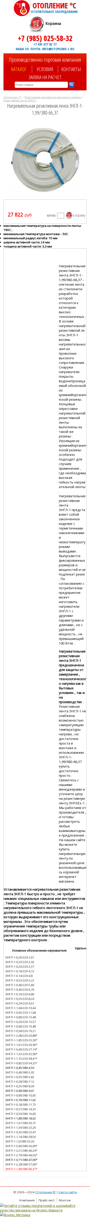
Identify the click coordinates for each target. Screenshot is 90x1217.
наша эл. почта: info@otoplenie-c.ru (45, 48)
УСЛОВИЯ (45, 69)
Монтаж (65, 1200)
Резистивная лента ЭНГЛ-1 (19, 100)
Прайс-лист (47, 1200)
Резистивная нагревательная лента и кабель (52, 97)
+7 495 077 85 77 (45, 44)
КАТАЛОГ (19, 69)
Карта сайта (68, 1192)
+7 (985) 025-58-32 (45, 38)
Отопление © (45, 1192)
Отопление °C (54, 7)
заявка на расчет (45, 77)
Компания (27, 1200)
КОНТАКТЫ (71, 69)
